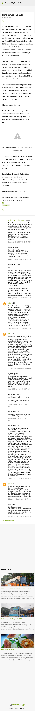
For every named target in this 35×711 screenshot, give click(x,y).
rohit (9, 333)
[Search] (32, 3)
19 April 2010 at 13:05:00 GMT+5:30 (19, 478)
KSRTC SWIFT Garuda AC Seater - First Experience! (16, 588)
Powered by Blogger (18, 705)
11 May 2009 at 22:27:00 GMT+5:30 (19, 328)
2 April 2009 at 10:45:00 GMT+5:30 (19, 242)
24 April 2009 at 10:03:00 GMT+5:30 (19, 259)
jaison (10, 484)
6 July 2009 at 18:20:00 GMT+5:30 (19, 389)
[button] (3, 21)
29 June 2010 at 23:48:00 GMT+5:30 (19, 516)
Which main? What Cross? (16, 220)
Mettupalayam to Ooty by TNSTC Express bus (14, 619)
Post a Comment (8, 521)
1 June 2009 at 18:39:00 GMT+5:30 (19, 368)
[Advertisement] (17, 545)
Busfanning (6, 205)
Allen (9, 303)
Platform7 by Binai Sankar (13, 3)
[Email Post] (3, 203)
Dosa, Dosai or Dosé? (7, 649)
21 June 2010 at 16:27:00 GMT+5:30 (19, 499)
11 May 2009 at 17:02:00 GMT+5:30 (19, 298)
